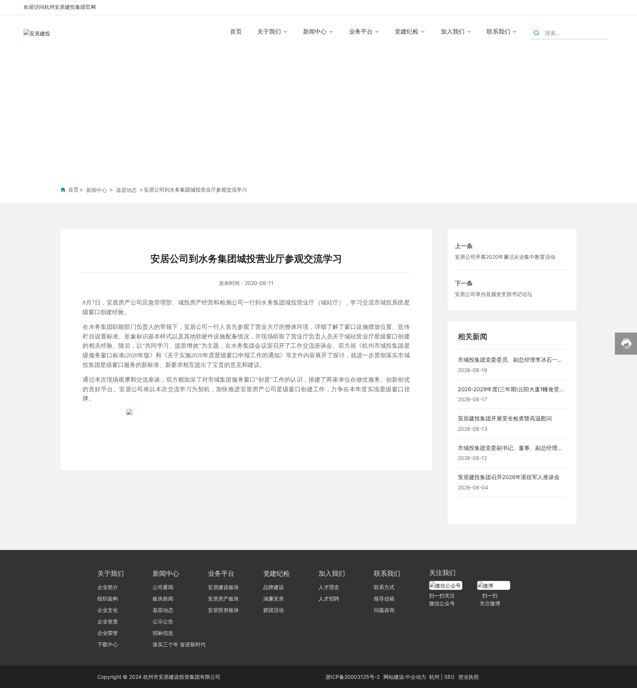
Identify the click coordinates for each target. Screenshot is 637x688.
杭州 (434, 677)
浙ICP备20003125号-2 (353, 677)
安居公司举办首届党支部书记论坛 (493, 294)
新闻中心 (96, 190)
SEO (449, 677)
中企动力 (415, 677)
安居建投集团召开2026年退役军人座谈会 (509, 477)
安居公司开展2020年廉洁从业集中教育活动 (505, 257)
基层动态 (126, 190)
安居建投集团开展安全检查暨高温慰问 (505, 418)
